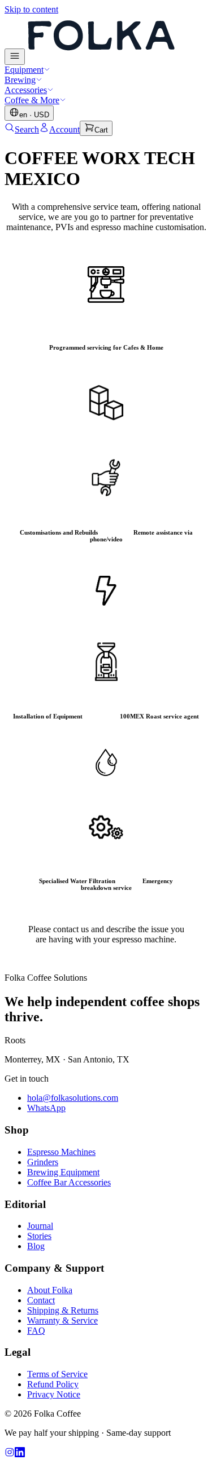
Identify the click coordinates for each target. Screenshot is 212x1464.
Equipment (24, 69)
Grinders (42, 1162)
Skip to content (31, 9)
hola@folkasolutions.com (72, 1098)
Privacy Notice (53, 1394)
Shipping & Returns (62, 1310)
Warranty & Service (62, 1320)
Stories (39, 1236)
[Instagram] (10, 1454)
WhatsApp (46, 1108)
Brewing (20, 80)
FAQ (36, 1330)
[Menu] (15, 56)
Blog (36, 1246)
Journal (40, 1226)
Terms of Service (57, 1374)
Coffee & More (32, 100)
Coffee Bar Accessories (69, 1182)
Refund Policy (53, 1384)
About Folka (49, 1290)
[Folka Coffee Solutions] (100, 58)
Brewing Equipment (63, 1172)
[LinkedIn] (20, 1454)
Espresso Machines (61, 1152)
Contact (41, 1300)
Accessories (26, 90)
